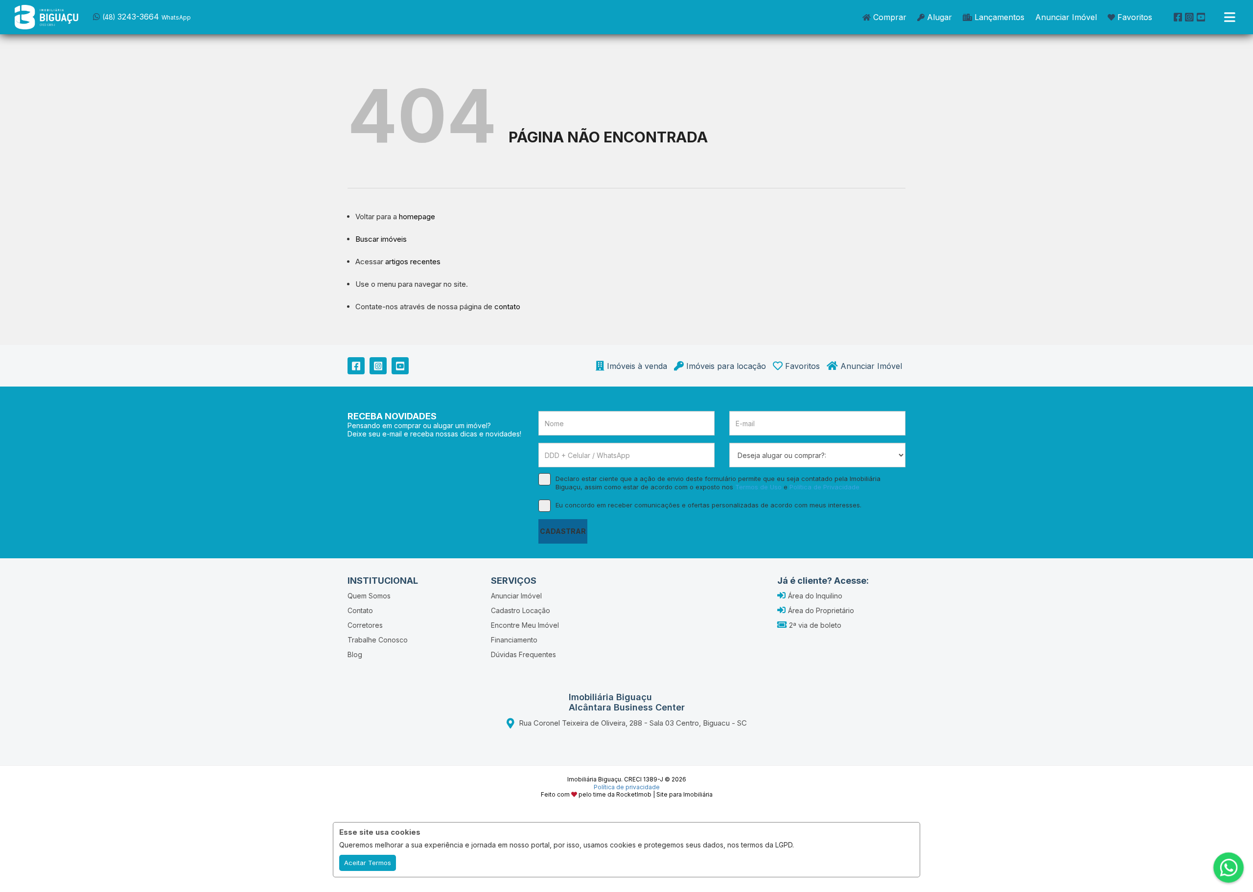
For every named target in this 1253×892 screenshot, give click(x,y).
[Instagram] (1189, 17)
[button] (155, 16)
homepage (417, 216)
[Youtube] (1201, 17)
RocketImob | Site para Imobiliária (664, 794)
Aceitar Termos (367, 863)
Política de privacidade (627, 787)
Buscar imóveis (381, 239)
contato (507, 306)
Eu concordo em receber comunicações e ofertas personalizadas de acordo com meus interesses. (708, 505)
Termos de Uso (758, 487)
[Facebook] (1178, 17)
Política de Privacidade (824, 487)
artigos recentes (413, 261)
